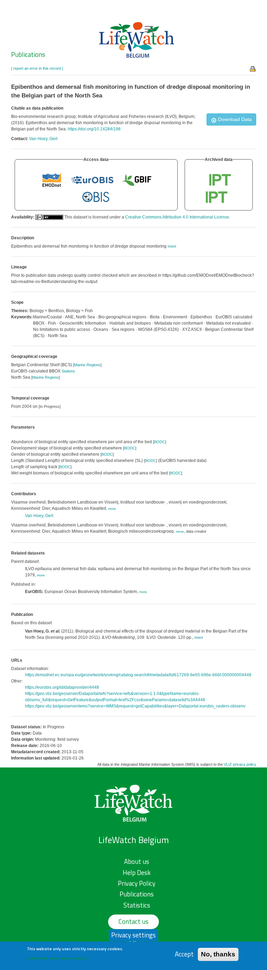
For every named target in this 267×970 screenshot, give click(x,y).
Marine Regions (87, 365)
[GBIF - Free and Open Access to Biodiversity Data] (136, 179)
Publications (28, 54)
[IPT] (220, 179)
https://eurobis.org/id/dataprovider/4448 (62, 687)
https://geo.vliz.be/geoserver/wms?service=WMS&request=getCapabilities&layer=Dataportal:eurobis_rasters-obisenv (135, 706)
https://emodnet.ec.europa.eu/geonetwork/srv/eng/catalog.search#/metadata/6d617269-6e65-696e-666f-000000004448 (138, 674)
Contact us (133, 921)
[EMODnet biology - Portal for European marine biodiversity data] (52, 179)
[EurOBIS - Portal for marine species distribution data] (92, 179)
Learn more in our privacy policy (57, 958)
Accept (184, 954)
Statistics (136, 905)
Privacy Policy (136, 883)
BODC (159, 442)
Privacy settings (133, 935)
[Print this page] (253, 68)
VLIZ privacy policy (240, 764)
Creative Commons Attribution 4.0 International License (177, 217)
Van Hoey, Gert (43, 138)
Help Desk (137, 872)
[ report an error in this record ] (37, 68)
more (112, 508)
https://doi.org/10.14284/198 (94, 129)
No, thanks (218, 954)
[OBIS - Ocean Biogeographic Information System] (96, 197)
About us (136, 861)
